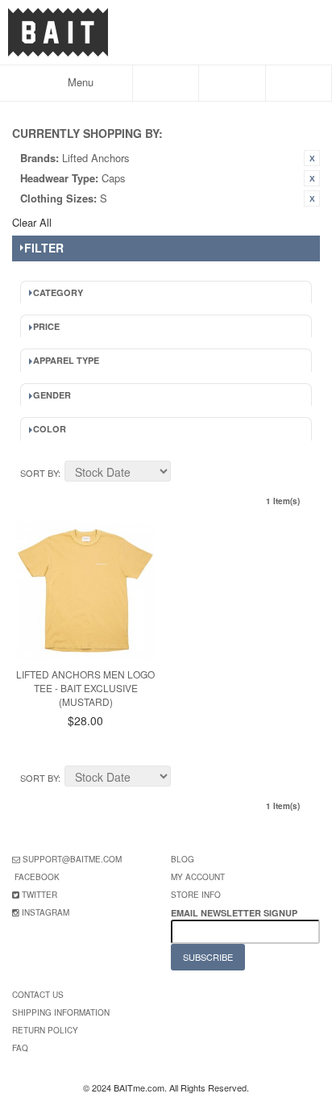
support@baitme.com (72, 859)
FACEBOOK (37, 877)
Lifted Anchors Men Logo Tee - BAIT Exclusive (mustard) (85, 687)
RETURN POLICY (45, 1030)
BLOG (182, 859)
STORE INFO (196, 894)
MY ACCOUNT (198, 877)
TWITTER (39, 894)
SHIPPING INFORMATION (61, 1012)
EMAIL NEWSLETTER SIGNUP (235, 913)
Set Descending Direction (185, 473)
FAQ (20, 1048)
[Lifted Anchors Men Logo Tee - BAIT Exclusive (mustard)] (85, 590)
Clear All (32, 222)
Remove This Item (312, 158)
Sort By (39, 472)
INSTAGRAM (45, 912)
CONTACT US (38, 994)
